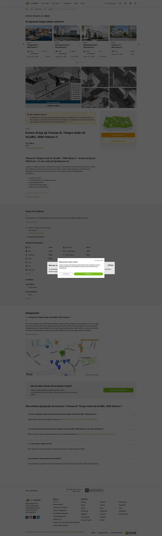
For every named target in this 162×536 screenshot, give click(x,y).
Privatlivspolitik (98, 260)
